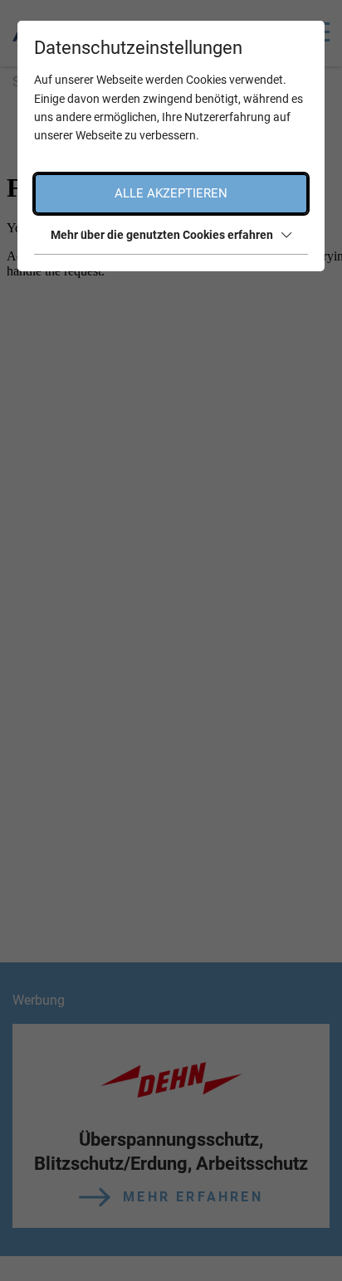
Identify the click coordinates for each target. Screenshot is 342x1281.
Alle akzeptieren (171, 193)
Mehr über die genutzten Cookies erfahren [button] (162, 234)
